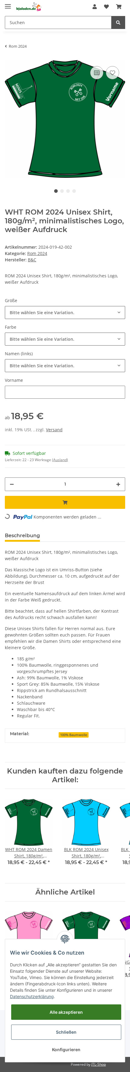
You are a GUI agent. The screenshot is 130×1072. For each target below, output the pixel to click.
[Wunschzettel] (106, 7)
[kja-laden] (29, 7)
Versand (54, 429)
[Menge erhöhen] (118, 484)
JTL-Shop (98, 1064)
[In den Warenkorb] (65, 502)
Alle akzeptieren (66, 1012)
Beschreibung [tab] (22, 535)
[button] (94, 7)
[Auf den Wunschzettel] (112, 72)
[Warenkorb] (118, 7)
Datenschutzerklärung (32, 996)
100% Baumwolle (73, 735)
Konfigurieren (66, 1049)
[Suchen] (118, 22)
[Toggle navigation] (8, 4)
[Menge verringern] (11, 484)
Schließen (66, 1032)
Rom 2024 (37, 253)
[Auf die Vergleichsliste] (96, 72)
